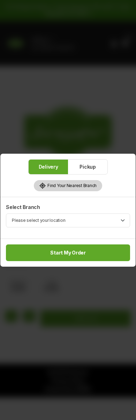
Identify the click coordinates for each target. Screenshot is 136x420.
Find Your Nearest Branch (71, 185)
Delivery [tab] (48, 167)
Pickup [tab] (88, 167)
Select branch (23, 207)
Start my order (68, 253)
